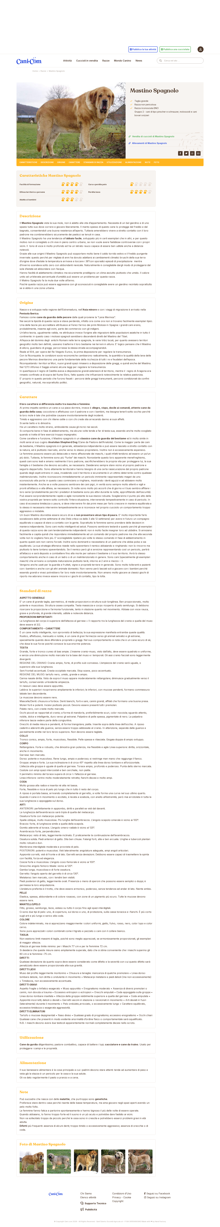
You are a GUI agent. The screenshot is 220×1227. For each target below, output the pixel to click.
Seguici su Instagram (158, 1197)
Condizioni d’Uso (121, 1193)
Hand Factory (160, 1221)
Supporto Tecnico (95, 1203)
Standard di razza (93, 162)
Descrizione (47, 162)
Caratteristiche (28, 162)
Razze (106, 60)
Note (147, 162)
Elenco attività (88, 1197)
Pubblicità (91, 1209)
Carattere (74, 162)
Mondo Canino (122, 60)
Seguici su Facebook (158, 1193)
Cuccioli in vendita (87, 60)
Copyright (117, 1201)
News (139, 60)
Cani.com (29, 60)
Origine (61, 162)
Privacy (116, 1197)
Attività (67, 60)
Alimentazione (133, 162)
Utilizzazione (114, 162)
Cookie (127, 1197)
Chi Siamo (86, 1193)
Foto (156, 162)
